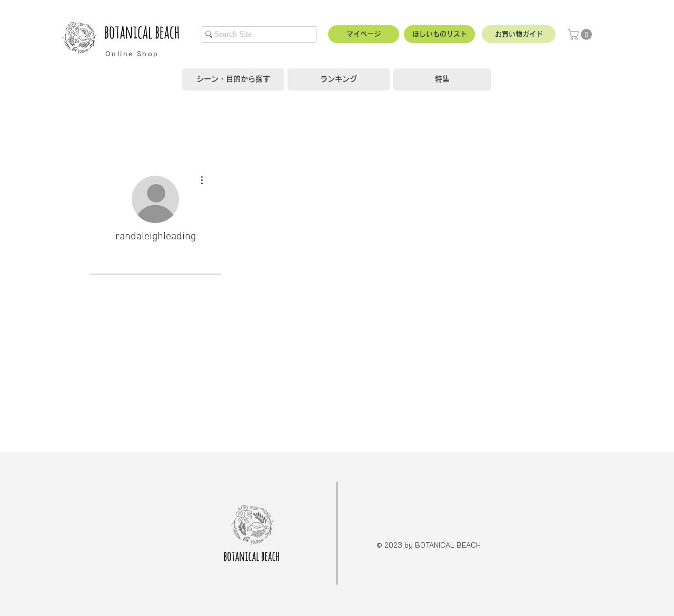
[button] (519, 34)
